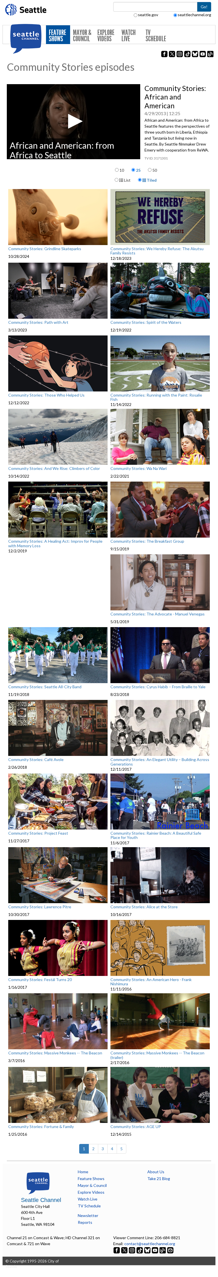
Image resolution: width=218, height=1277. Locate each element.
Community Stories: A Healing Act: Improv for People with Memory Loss (55, 543)
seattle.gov (148, 14)
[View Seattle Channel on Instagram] (132, 1249)
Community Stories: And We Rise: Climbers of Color (54, 468)
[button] (74, 121)
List (127, 180)
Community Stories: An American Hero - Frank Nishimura (151, 981)
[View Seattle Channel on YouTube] (155, 1249)
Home (83, 1171)
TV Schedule (156, 35)
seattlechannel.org (194, 14)
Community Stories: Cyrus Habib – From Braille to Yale (158, 687)
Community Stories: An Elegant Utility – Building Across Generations (159, 761)
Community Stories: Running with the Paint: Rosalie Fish (156, 397)
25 (138, 170)
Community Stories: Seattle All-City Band (44, 687)
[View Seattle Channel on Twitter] (125, 1249)
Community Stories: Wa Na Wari (138, 468)
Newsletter (88, 1215)
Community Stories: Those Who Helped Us (46, 395)
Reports (85, 1222)
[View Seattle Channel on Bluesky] (147, 1249)
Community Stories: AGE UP (135, 1126)
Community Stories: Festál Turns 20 (40, 979)
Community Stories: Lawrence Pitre (39, 907)
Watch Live (128, 35)
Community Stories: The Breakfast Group (147, 541)
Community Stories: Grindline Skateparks (44, 248)
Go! (204, 6)
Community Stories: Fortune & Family (41, 1126)
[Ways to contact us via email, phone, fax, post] (170, 1249)
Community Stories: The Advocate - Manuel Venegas (157, 614)
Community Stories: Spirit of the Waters (145, 322)
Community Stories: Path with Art (38, 322)
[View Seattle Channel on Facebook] (117, 1249)
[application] (73, 121)
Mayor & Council (82, 35)
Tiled (151, 180)
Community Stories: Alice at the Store (144, 907)
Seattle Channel (41, 1200)
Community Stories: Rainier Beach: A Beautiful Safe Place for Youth (155, 835)
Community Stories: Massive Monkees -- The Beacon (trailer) (157, 1055)
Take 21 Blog (158, 1178)
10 (122, 170)
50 (154, 170)
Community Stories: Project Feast (38, 833)
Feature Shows (57, 35)
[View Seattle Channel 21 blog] (163, 1249)
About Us (155, 1171)
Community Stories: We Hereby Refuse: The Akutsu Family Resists (157, 250)
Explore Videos (105, 35)
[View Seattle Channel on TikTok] (139, 1249)
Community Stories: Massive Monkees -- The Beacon (55, 1053)
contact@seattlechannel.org (149, 1243)
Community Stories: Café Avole (36, 759)
